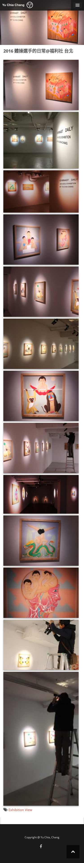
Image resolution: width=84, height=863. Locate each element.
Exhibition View (20, 810)
